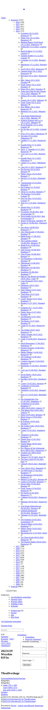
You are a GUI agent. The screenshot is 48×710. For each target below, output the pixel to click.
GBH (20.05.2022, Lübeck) (31, 408)
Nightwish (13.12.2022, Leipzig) (33, 47)
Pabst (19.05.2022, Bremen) (32, 415)
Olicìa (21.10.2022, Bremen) (32, 192)
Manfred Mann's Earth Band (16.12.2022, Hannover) (32, 43)
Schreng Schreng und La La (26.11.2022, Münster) (32, 121)
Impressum (39, 706)
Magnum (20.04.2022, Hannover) (34, 502)
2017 (18, 557)
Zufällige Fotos (17, 604)
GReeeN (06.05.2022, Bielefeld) (33, 464)
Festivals (14, 586)
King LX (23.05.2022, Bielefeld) (33, 395)
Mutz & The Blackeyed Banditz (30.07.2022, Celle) (33, 277)
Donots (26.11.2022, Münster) (32, 100)
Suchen (14, 613)
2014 (18, 562)
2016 (18, 560)
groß (10, 688)
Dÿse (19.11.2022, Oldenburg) (33, 134)
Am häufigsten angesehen (21, 597)
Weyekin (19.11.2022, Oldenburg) (29, 137)
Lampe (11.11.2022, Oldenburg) (33, 163)
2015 (18, 555)
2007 (18, 578)
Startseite (4, 637)
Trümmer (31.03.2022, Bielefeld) (33, 515)
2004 (18, 584)
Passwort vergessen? (33, 639)
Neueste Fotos (16, 599)
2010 (18, 571)
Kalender (14, 606)
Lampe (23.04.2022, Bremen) (32, 482)
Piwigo (13, 706)
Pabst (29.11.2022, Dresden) (32, 89)
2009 (18, 573)
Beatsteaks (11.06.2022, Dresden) (34, 366)
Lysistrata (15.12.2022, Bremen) (33, 60)
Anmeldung (21, 635)
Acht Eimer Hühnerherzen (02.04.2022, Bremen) (31, 507)
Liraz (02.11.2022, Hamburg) (32, 167)
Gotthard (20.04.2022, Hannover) (34, 497)
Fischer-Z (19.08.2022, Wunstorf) (34, 223)
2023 (18, 29)
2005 (18, 582)
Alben (3, 18)
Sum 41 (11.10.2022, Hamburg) (33, 203)
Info (12, 615)
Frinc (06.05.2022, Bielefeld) (32, 468)
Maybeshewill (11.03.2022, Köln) (34, 533)
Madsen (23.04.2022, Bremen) (33, 479)
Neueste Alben (16, 602)
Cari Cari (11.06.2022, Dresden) (33, 370)
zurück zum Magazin (26, 706)
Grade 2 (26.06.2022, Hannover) (33, 339)
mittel (10, 685)
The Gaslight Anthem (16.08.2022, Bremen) (29, 242)
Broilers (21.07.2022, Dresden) (33, 303)
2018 (18, 553)
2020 (18, 549)
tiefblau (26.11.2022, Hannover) (33, 96)
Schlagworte (16, 611)
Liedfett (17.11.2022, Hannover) (33, 140)
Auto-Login (27, 660)
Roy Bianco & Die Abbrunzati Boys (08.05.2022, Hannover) (33, 449)
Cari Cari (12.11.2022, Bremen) (33, 154)
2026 (18, 22)
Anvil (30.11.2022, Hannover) (32, 69)
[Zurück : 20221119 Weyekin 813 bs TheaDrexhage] (18, 699)
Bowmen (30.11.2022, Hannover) (34, 76)
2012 (18, 566)
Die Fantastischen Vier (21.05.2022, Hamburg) (30, 400)
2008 (18, 575)
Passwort (25, 653)
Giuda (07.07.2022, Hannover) (33, 326)
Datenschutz (6, 708)
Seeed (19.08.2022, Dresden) (32, 221)
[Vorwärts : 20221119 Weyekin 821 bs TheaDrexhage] (18, 701)
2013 (18, 564)
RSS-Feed (15, 617)
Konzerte (14, 20)
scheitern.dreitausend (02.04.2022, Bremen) (29, 512)
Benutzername (27, 646)
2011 (18, 569)
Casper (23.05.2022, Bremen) (32, 384)
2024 (18, 27)
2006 (18, 580)
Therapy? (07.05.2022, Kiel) (32, 457)
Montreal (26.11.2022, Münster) (33, 111)
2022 (18, 31)
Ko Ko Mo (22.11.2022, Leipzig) (34, 129)
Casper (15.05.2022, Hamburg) (33, 430)
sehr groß (12, 690)
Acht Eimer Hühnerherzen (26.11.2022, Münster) (31, 117)
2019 (18, 551)
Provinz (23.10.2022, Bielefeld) (33, 178)
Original (4, 692)
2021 (18, 546)
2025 (18, 24)
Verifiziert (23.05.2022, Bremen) (33, 390)
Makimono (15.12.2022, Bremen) (34, 65)
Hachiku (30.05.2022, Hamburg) (33, 379)
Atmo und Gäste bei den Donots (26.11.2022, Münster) (33, 92)
